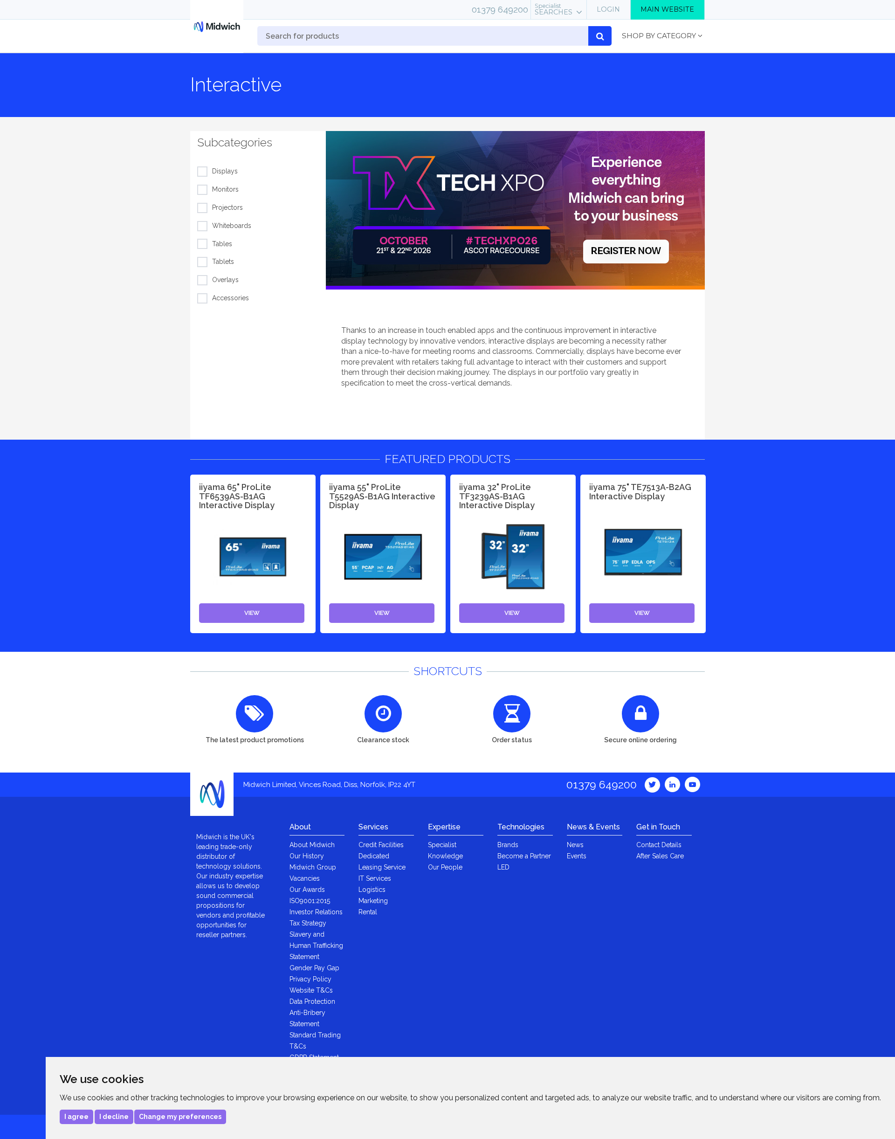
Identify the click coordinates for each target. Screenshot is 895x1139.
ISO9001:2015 (309, 900)
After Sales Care (660, 856)
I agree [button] (76, 1116)
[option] (515, 210)
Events (576, 856)
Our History (306, 856)
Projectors (227, 207)
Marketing (373, 900)
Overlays (225, 279)
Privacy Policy (310, 979)
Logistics (372, 889)
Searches (553, 9)
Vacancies (304, 878)
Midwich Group (312, 867)
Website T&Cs (311, 990)
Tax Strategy (307, 923)
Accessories (230, 298)
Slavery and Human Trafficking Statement (316, 945)
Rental (367, 912)
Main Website (667, 9)
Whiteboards (231, 225)
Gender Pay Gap (314, 968)
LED (503, 867)
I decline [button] (114, 1116)
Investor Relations (316, 912)
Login (608, 9)
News (575, 845)
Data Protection (312, 1001)
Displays (225, 171)
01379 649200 (500, 9)
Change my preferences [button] (180, 1116)
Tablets (223, 261)
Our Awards (307, 889)
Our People (445, 867)
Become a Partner (524, 856)
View (252, 612)
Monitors (225, 189)
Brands (507, 845)
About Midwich (312, 845)
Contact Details (659, 845)
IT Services (374, 878)
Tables (222, 244)
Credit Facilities (381, 845)
